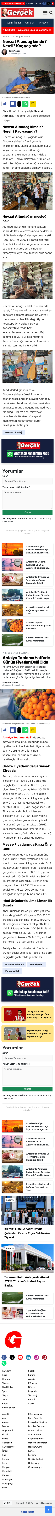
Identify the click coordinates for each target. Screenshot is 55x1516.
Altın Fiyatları (35, 1434)
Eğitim (31, 1374)
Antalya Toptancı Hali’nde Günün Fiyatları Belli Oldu (38, 625)
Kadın (5, 1403)
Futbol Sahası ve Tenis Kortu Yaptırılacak (37, 639)
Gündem (25, 36)
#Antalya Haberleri (14, 964)
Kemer (5, 1458)
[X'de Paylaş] (19, 104)
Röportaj (32, 1383)
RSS (8, 1503)
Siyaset (6, 1383)
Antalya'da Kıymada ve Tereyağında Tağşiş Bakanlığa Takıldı (37, 580)
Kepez (5, 1463)
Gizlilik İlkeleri (35, 1458)
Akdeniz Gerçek (10, 36)
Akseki (5, 1413)
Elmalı (5, 1434)
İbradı (5, 1450)
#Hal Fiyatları (36, 964)
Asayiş (31, 1378)
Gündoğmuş (8, 1446)
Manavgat (7, 1479)
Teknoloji (33, 1395)
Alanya (5, 1422)
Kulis (4, 1374)
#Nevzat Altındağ (13, 432)
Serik (4, 1487)
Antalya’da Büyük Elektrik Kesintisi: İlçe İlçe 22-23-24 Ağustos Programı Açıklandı (37, 549)
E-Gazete (29, 3)
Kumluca (6, 1475)
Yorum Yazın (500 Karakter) (16, 487)
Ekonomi (6, 1378)
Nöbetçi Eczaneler (37, 1442)
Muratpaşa (7, 1483)
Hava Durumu (35, 1446)
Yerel (4, 1399)
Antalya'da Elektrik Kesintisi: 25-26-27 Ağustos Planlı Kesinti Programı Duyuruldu (37, 564)
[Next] (50, 30)
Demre (5, 1426)
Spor (4, 1391)
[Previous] (3, 30)
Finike (5, 1438)
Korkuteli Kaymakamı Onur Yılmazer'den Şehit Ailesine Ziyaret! (27, 30)
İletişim (32, 1454)
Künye (31, 1450)
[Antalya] (27, 1210)
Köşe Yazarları (35, 1413)
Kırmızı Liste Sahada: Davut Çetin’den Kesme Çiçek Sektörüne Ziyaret (27, 1233)
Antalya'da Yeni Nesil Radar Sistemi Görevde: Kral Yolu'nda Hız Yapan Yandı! (38, 595)
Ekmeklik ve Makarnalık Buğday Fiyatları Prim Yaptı (38, 610)
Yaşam (5, 1395)
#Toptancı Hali (12, 971)
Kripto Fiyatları (36, 1438)
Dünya (31, 1387)
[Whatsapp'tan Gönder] (25, 104)
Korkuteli (7, 1471)
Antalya (25, 652)
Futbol (31, 1399)
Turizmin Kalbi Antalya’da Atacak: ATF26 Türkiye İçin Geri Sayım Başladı (27, 1281)
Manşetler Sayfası (37, 1422)
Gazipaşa (7, 1442)
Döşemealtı (8, 1430)
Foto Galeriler (35, 1418)
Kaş (4, 1454)
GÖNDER (27, 512)
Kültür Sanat (8, 1407)
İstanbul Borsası (36, 1426)
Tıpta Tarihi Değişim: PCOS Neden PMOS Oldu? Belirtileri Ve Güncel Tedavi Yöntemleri (36, 1313)
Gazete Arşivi (35, 1467)
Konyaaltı (7, 1467)
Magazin (32, 1391)
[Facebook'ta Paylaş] (13, 104)
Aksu (4, 1418)
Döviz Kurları (35, 1430)
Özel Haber (8, 1387)
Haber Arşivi (34, 1463)
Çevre (31, 1403)
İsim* (5, 476)
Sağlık (31, 1370)
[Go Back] (48, 1510)
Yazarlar (37, 3)
